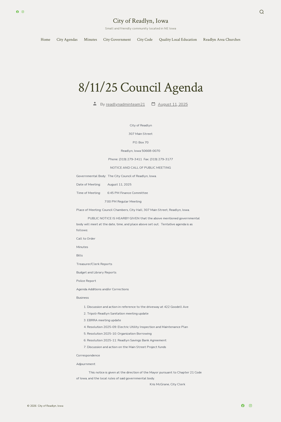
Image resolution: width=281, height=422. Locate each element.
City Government (117, 39)
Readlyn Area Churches (221, 39)
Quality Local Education (178, 39)
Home (45, 39)
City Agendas (67, 39)
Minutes (90, 39)
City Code (145, 39)
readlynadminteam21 (125, 104)
